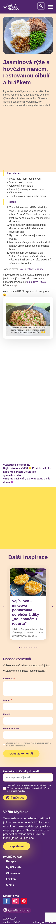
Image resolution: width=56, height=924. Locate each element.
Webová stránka (11, 728)
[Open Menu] (50, 6)
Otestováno (13, 873)
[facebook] (6, 901)
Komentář (9, 679)
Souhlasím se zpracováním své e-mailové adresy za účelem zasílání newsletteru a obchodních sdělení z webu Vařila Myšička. (29, 788)
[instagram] (15, 901)
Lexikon (11, 879)
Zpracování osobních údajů (11, 920)
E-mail (7, 714)
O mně (10, 885)
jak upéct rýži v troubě (32, 269)
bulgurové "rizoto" (37, 282)
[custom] (24, 901)
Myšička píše (13, 867)
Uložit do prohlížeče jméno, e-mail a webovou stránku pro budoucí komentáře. (28, 744)
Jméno (7, 700)
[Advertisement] (28, 139)
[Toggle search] (41, 6)
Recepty (11, 861)
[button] (52, 607)
